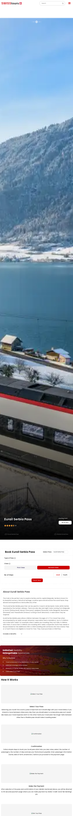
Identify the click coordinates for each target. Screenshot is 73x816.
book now (65, 522)
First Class (21, 568)
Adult (58, 575)
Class (6, 564)
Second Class (53, 568)
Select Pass (47, 552)
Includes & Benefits (9, 634)
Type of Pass (9, 558)
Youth (65, 575)
